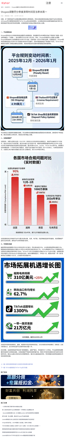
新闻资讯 (7, 7)
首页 (2, 7)
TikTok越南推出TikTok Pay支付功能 (16, 367)
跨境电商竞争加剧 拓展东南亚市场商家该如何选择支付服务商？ (19, 429)
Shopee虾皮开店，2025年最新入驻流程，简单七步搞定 (17, 422)
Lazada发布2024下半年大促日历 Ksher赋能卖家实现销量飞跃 (18, 435)
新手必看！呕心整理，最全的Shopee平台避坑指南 (15, 416)
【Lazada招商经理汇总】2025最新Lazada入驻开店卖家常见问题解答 (20, 413)
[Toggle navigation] (21, 3)
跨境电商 (7, 16)
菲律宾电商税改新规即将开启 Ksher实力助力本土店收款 (17, 432)
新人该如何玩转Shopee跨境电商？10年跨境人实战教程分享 (18, 410)
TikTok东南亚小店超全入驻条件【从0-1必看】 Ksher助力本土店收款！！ (21, 426)
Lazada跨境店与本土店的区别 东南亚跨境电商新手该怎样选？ (18, 419)
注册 (48, 3)
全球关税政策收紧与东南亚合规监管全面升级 (19, 364)
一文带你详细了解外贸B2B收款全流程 (12, 406)
